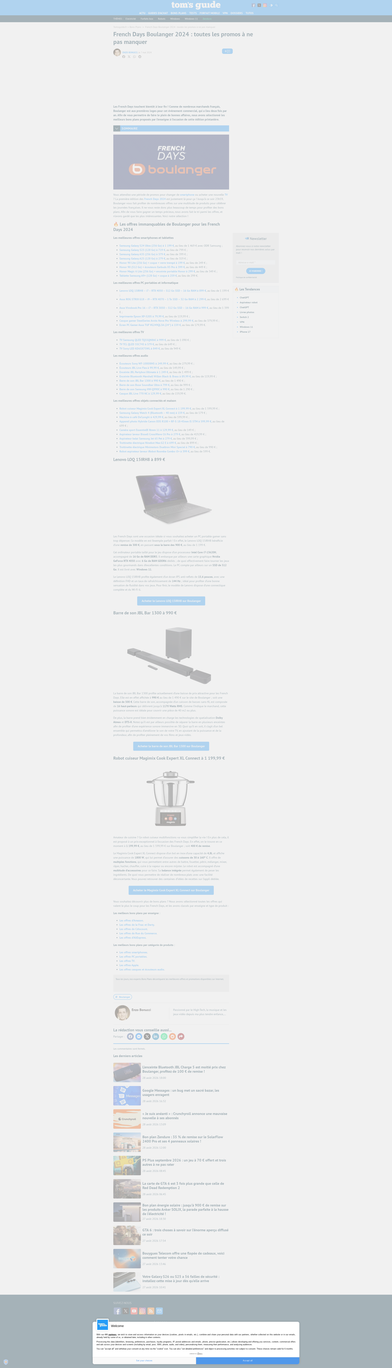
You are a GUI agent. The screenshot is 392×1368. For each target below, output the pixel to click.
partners (112, 1334)
